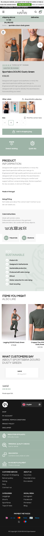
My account (7, 416)
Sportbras (6, 503)
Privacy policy (8, 424)
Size (22, 118)
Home (4, 25)
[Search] (35, 12)
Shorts (5, 499)
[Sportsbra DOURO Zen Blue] (31, 107)
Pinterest (27, 503)
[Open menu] (5, 11)
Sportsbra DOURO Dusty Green (19, 25)
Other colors (22, 99)
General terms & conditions (13, 420)
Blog (25, 506)
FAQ (4, 484)
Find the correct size (34, 118)
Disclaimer (6, 428)
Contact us (7, 487)
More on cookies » (38, 4)
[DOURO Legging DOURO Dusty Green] (14, 322)
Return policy (7, 478)
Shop (4, 412)
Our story (27, 475)
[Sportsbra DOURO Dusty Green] (23, 107)
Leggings (6, 496)
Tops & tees (7, 506)
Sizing (4, 481)
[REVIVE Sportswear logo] (22, 12)
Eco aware (28, 481)
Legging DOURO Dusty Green (13, 342)
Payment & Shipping (10, 475)
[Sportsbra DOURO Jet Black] (6, 107)
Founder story (29, 478)
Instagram (28, 496)
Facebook (28, 499)
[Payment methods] (7, 518)
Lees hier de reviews (11, 68)
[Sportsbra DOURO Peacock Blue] (15, 107)
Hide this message (24, 4)
